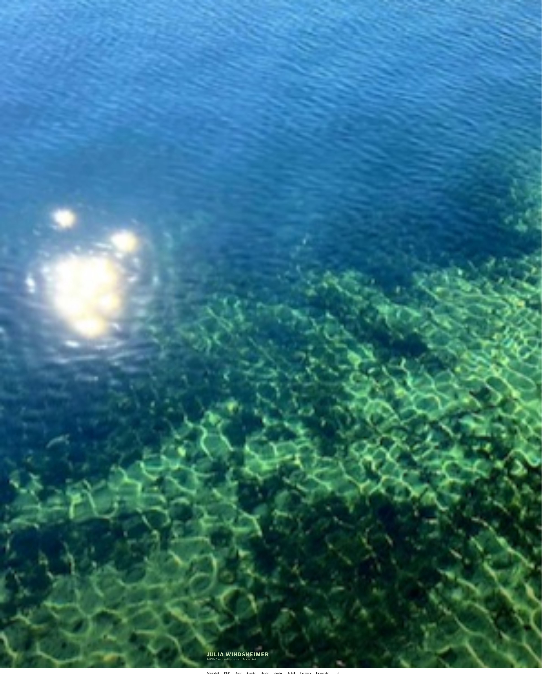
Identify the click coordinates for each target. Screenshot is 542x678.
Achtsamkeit (213, 673)
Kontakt (291, 673)
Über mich (251, 673)
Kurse (238, 673)
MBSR (227, 673)
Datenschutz (322, 673)
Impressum (305, 673)
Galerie (264, 673)
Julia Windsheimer (238, 654)
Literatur (278, 673)
